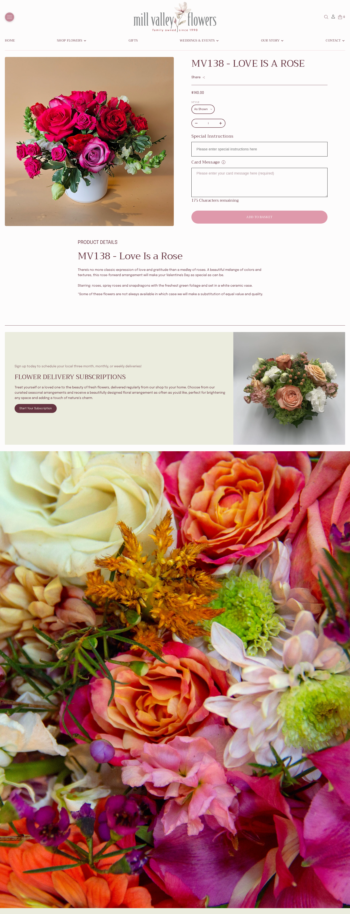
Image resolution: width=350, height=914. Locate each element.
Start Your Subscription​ (35, 408)
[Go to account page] (333, 18)
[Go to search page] (326, 17)
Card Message (205, 162)
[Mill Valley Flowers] (175, 17)
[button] (326, 17)
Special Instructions (212, 136)
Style (195, 102)
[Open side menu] (9, 17)
